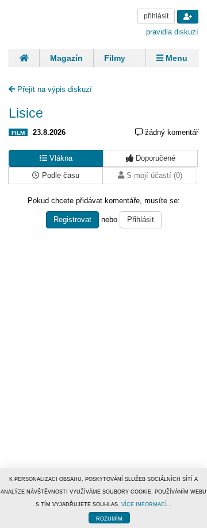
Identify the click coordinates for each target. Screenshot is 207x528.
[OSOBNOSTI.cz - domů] (52, 23)
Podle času (59, 175)
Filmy (114, 58)
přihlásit (156, 16)
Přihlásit (140, 219)
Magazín (66, 58)
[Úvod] (24, 58)
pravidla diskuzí (172, 32)
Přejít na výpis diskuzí (53, 89)
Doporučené (154, 158)
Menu (175, 58)
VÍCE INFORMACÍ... (146, 504)
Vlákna (59, 158)
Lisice (26, 113)
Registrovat (72, 219)
